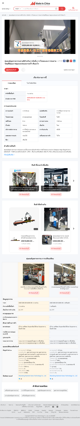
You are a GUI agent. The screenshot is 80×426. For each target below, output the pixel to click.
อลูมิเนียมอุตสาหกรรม (44, 390)
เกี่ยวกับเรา (3, 405)
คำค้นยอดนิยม (64, 405)
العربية (19, 412)
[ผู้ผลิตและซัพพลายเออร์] (40, 3)
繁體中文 (23, 410)
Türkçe (46, 412)
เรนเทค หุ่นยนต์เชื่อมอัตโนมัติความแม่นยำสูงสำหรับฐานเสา (64, 288)
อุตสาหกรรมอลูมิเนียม (60, 390)
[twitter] (57, 406)
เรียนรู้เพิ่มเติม (8, 155)
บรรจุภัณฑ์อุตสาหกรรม (12, 395)
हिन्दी (33, 412)
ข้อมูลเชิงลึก (39, 406)
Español (44, 410)
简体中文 (16, 410)
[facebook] (53, 406)
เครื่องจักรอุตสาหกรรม (11, 390)
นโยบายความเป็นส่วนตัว (34, 405)
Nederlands (27, 412)
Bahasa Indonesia (63, 412)
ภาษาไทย (39, 412)
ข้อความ (11, 405)
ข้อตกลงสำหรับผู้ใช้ (20, 405)
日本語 (30, 410)
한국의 (13, 412)
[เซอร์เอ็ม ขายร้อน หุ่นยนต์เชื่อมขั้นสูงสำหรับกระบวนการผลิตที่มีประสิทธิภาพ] (33, 274)
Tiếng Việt (53, 412)
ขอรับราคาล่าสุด (69, 70)
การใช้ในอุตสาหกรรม (28, 390)
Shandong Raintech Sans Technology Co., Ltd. (32, 376)
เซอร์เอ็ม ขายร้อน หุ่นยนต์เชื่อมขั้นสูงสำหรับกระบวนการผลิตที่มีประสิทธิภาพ (33, 288)
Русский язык (74, 410)
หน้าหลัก (4, 15)
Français (37, 410)
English (9, 410)
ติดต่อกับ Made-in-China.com (50, 405)
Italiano (66, 410)
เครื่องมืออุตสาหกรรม (28, 395)
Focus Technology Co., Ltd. (41, 416)
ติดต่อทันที (12, 70)
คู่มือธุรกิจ (47, 406)
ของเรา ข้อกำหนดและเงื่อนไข (56, 419)
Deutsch (51, 410)
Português (58, 410)
